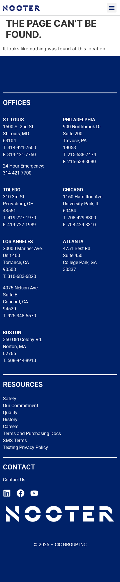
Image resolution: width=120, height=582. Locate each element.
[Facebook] (20, 493)
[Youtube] (34, 493)
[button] (112, 8)
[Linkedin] (7, 493)
